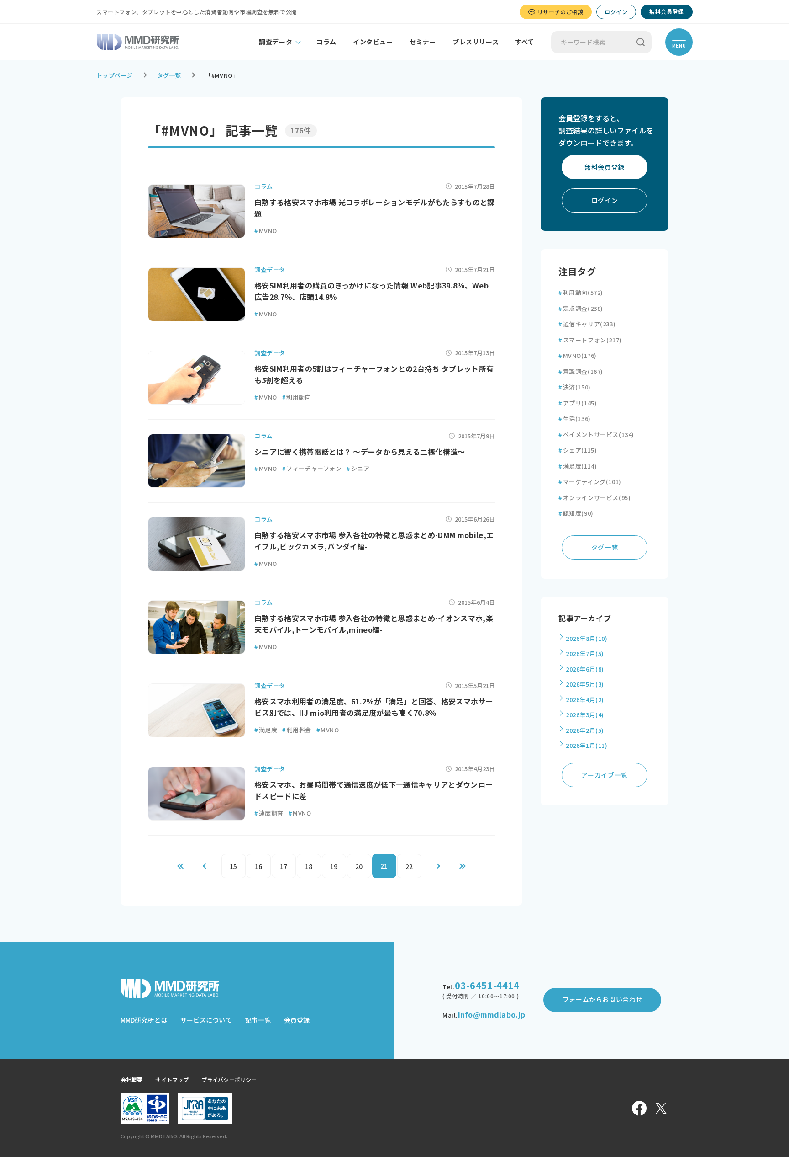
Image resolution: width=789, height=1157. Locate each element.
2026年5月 (585, 684)
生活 (574, 418)
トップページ (114, 75)
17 (284, 866)
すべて (524, 41)
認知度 (576, 513)
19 (334, 866)
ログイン (616, 12)
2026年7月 (585, 653)
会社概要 (131, 1079)
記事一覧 (258, 1019)
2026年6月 (585, 669)
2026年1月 (587, 745)
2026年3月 (585, 714)
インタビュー (373, 41)
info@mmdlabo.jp (491, 1014)
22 (409, 866)
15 (233, 866)
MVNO (265, 230)
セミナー (423, 41)
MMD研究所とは (144, 1019)
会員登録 (297, 1019)
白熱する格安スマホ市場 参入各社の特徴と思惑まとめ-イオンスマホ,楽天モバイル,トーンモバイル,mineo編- (373, 624)
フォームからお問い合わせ (602, 999)
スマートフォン (590, 340)
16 (259, 866)
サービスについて (206, 1019)
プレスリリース (475, 41)
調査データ (275, 41)
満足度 (265, 729)
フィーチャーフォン (312, 468)
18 (309, 866)
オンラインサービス (594, 497)
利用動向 (296, 397)
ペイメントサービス (596, 434)
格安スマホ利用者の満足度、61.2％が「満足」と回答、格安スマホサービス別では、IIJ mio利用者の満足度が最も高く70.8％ (373, 707)
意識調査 (580, 371)
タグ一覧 (169, 75)
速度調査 (269, 813)
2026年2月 (585, 730)
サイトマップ (172, 1079)
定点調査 (580, 308)
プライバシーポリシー (229, 1079)
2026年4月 (585, 699)
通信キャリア (586, 324)
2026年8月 (587, 638)
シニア (358, 468)
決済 (574, 387)
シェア (577, 450)
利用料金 (296, 729)
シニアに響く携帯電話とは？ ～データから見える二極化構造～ (359, 451)
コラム (326, 41)
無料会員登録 (666, 11)
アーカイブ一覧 (604, 774)
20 (359, 866)
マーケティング (589, 481)
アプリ (577, 403)
